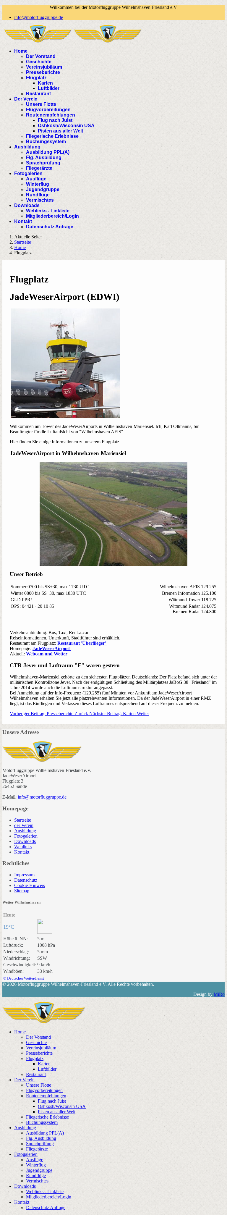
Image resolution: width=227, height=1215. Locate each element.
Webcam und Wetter (46, 653)
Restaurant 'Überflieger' (82, 643)
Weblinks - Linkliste (47, 210)
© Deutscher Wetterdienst (23, 978)
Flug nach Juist (55, 120)
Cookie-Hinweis (29, 885)
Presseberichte (43, 72)
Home (20, 51)
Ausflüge (36, 178)
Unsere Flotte (41, 104)
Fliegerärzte (39, 168)
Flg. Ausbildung (43, 157)
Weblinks (23, 846)
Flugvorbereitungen (48, 109)
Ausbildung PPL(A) (47, 152)
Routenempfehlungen (50, 114)
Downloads (27, 205)
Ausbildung (27, 146)
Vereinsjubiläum (44, 67)
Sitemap (21, 890)
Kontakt (23, 221)
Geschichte (38, 61)
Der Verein (26, 98)
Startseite (22, 820)
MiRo (219, 994)
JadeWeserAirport (52, 648)
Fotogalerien (28, 173)
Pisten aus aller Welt (60, 130)
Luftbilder (48, 88)
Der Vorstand (41, 56)
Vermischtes (40, 200)
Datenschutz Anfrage (49, 226)
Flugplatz (36, 77)
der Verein (23, 825)
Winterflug (37, 184)
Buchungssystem (46, 141)
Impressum (24, 874)
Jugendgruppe (42, 189)
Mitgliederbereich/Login (52, 216)
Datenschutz (25, 880)
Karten (45, 82)
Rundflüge (38, 194)
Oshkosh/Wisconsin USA (66, 125)
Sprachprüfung (43, 162)
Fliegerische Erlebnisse (52, 136)
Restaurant (38, 93)
